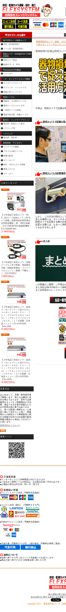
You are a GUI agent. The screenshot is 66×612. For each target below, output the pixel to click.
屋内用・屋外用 (10, 138)
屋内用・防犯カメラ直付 (14, 124)
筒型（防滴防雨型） (12, 44)
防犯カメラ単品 (10, 60)
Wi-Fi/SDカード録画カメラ (14, 40)
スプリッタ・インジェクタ (14, 87)
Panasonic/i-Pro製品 (12, 70)
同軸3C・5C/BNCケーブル (15, 101)
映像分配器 (8, 156)
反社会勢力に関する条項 (42, 597)
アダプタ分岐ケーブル (13, 151)
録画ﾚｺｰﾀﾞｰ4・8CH (11, 64)
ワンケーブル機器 (11, 147)
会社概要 (59, 597)
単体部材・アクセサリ (12, 143)
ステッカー (8, 174)
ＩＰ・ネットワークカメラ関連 (16, 79)
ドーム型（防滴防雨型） (14, 49)
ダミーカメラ (9, 160)
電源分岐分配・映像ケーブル (15, 115)
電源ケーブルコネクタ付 (14, 106)
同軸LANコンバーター (13, 92)
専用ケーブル (9, 97)
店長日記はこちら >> (10, 425)
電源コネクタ (9, 169)
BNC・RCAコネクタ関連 (14, 165)
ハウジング (8, 134)
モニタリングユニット (13, 83)
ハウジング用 (9, 128)
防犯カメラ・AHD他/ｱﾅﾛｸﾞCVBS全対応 (17, 55)
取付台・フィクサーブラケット (16, 120)
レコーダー (8, 74)
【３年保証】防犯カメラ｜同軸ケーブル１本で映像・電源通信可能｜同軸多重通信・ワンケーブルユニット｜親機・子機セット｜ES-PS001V (15, 267)
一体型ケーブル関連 (12, 110)
